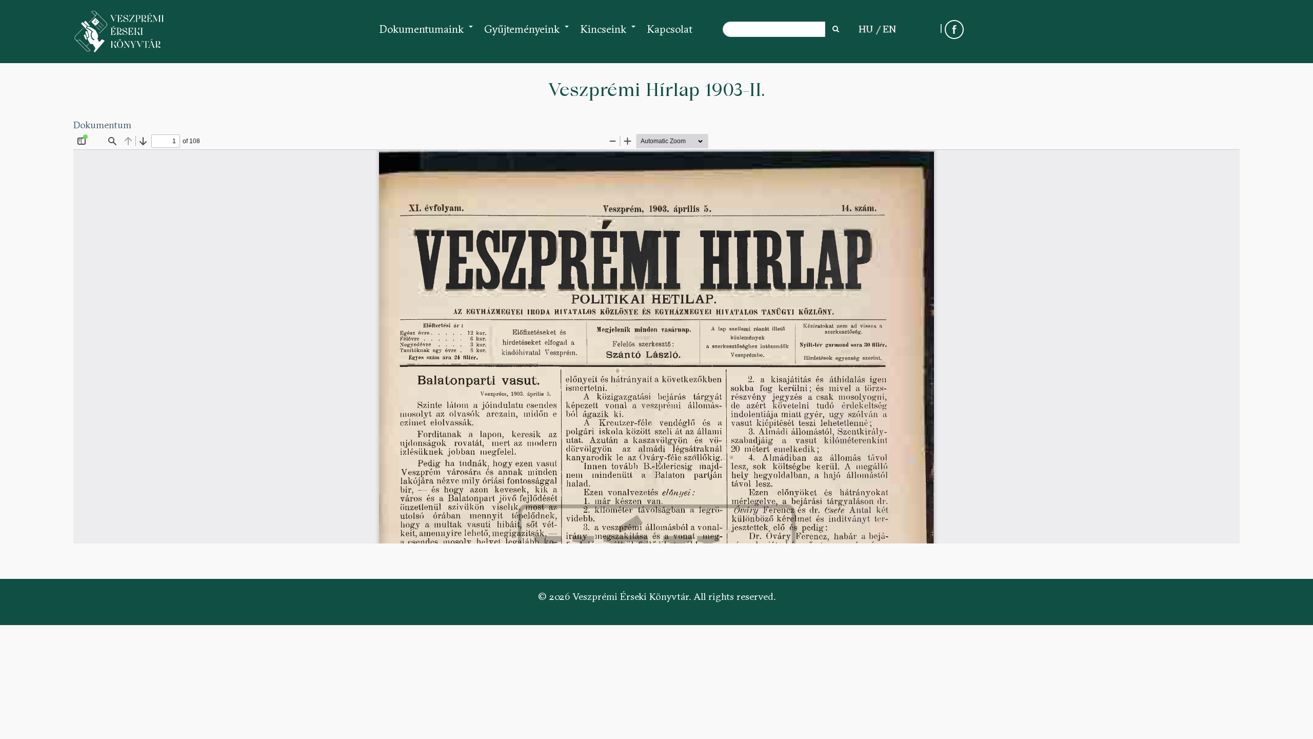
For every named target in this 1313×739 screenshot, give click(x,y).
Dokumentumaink (426, 34)
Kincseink (608, 34)
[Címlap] (119, 31)
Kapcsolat (669, 29)
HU (866, 29)
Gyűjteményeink (527, 34)
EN (889, 29)
